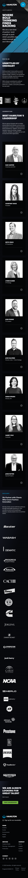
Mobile (4, 834)
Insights (21, 846)
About (20, 844)
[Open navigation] (23, 4)
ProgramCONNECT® (7, 869)
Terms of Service (23, 869)
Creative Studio (6, 844)
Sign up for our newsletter (13, 820)
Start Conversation (10, 802)
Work (4, 825)
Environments (5, 832)
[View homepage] (9, 4)
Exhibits (4, 827)
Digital (4, 836)
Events (4, 830)
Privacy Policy (17, 869)
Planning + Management (8, 846)
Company (22, 842)
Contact (21, 851)
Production (5, 848)
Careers (20, 848)
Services (5, 842)
